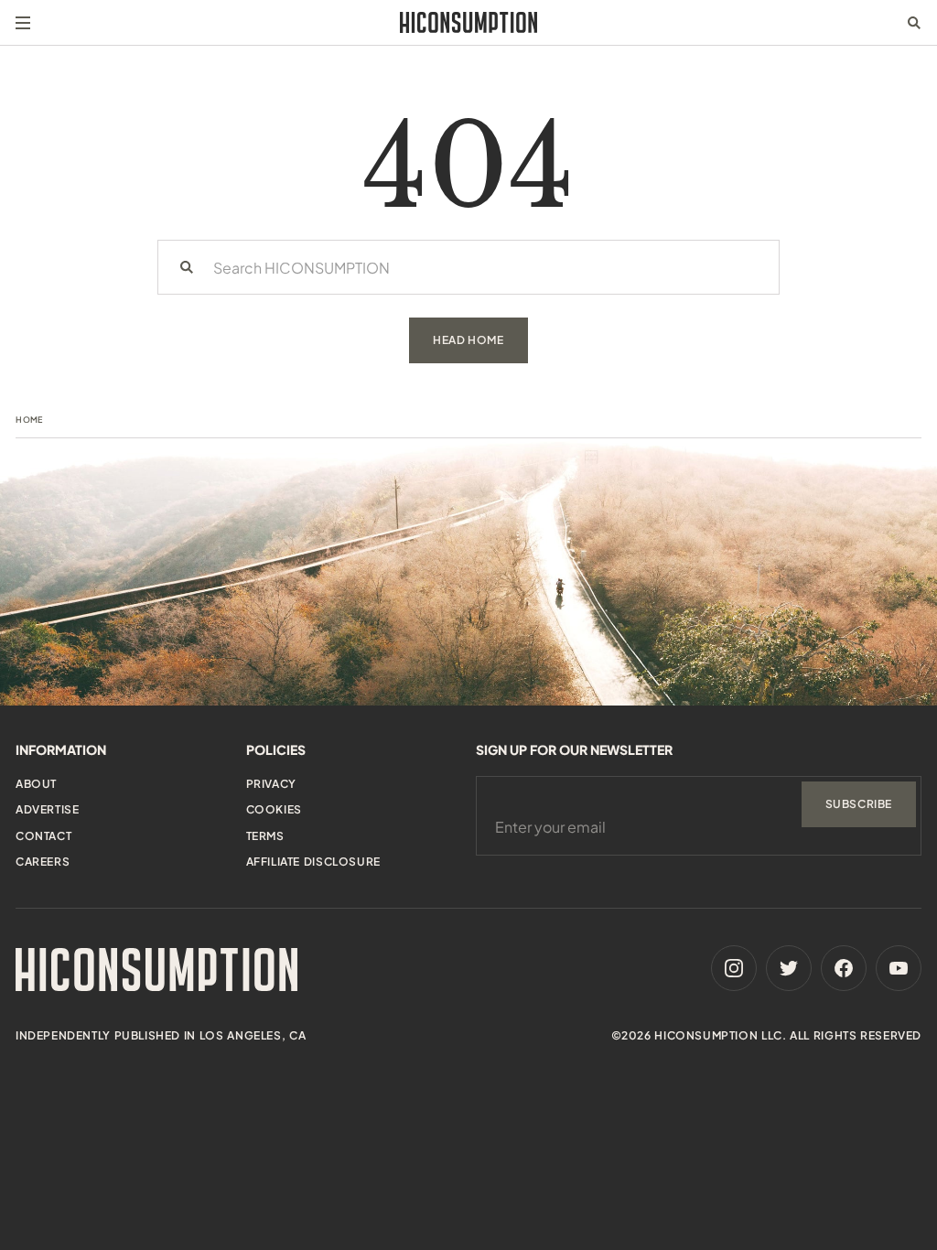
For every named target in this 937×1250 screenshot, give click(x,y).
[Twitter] (789, 968)
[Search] (186, 267)
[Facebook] (844, 968)
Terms (265, 836)
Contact (43, 836)
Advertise (47, 809)
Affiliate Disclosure (313, 861)
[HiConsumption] (468, 22)
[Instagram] (734, 968)
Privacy (271, 784)
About (36, 784)
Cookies (274, 809)
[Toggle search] (914, 23)
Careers (43, 861)
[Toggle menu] (23, 23)
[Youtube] (898, 968)
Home (29, 420)
